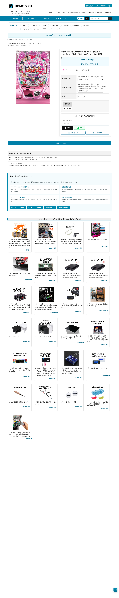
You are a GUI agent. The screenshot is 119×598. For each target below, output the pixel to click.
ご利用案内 (91, 12)
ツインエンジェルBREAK (39, 29)
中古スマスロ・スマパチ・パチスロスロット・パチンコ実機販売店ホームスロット (20, 13)
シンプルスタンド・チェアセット (45, 336)
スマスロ (24, 25)
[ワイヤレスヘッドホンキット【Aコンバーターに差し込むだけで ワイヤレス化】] (71, 294)
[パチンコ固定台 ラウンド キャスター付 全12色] (20, 264)
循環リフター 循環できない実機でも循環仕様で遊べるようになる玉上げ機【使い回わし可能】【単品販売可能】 (71, 241)
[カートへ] (115, 590)
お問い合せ (99, 12)
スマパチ (43, 25)
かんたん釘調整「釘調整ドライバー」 (19, 402)
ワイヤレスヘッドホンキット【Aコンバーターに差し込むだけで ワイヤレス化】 (71, 305)
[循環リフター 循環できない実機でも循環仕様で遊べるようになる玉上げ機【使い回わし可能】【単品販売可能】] (71, 230)
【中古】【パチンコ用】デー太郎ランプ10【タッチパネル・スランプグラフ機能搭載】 (19, 370)
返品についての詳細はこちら (69, 120)
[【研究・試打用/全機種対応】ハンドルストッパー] (45, 392)
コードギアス (85, 25)
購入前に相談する (63, 207)
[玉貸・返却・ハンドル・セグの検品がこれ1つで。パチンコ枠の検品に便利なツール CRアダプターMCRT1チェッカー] (20, 422)
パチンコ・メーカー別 (23, 39)
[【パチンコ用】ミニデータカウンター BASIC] (98, 358)
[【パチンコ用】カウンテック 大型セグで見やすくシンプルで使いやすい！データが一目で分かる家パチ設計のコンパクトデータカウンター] (71, 358)
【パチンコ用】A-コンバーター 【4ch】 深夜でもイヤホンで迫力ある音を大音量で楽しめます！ (71, 275)
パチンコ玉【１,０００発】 (68, 402)
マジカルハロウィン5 (54, 29)
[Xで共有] (67, 128)
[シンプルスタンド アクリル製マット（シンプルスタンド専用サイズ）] (72, 326)
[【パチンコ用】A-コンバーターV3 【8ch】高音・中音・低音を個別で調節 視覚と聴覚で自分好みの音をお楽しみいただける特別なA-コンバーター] (46, 294)
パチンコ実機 (30, 18)
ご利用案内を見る (50, 207)
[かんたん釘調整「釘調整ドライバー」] (19, 392)
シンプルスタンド (14, 336)
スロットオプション (45, 18)
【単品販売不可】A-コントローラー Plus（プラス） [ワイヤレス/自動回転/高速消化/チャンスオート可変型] (45, 241)
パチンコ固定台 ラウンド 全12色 (97, 239)
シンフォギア (75, 25)
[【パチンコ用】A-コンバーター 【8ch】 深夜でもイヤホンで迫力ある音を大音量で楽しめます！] (97, 264)
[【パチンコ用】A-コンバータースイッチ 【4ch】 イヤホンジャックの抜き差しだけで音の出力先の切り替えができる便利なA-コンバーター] (19, 294)
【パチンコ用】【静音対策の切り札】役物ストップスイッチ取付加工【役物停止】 (45, 275)
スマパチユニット (53, 25)
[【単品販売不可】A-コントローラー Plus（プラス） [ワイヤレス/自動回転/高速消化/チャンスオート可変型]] (45, 230)
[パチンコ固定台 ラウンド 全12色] (97, 230)
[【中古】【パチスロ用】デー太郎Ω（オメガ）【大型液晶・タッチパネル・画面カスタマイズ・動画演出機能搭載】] (97, 326)
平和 (31, 39)
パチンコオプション (60, 18)
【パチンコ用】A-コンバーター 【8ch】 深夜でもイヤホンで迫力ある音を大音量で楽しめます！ (97, 275)
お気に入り (52, 12)
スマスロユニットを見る (17, 207)
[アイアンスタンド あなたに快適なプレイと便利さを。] (97, 294)
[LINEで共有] (79, 128)
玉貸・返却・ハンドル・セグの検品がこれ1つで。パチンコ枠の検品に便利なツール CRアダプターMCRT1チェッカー (20, 434)
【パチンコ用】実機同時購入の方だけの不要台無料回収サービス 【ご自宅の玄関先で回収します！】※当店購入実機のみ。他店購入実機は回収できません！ (19, 243)
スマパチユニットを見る (34, 207)
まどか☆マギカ (65, 25)
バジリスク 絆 (26, 29)
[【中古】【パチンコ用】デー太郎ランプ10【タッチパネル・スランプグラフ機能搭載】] (19, 358)
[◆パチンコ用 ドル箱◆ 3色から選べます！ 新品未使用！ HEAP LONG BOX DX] (97, 392)
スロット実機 (14, 18)
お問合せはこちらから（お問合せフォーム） (98, 6)
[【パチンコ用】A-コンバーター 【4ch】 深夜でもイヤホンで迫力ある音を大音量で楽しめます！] (71, 264)
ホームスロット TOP (12, 39)
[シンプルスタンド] (19, 326)
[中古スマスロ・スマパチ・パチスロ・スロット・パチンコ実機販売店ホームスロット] (21, 6)
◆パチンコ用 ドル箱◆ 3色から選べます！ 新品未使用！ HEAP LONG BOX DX (97, 403)
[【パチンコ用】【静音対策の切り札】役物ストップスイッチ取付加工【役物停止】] (45, 264)
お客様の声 (108, 12)
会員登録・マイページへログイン (76, 12)
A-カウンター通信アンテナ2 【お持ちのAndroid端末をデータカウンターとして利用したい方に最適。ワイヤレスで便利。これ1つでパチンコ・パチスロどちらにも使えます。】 (45, 371)
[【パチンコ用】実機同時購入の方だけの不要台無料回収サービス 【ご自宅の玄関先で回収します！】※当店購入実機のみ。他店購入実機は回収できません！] (19, 230)
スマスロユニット (33, 25)
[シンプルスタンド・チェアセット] (45, 326)
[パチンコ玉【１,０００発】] (71, 392)
